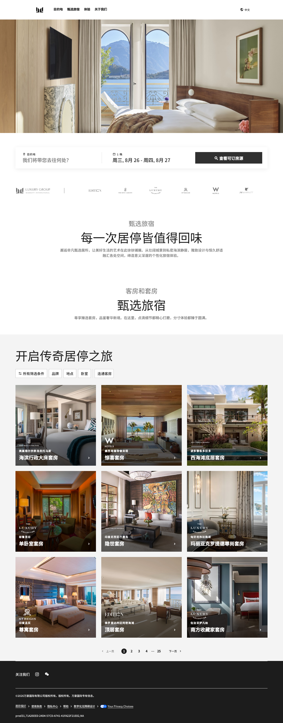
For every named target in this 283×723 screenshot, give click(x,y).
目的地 (31, 154)
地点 (69, 373)
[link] (37, 674)
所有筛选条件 (33, 373)
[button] (245, 10)
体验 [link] (87, 9)
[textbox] (59, 160)
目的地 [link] (58, 9)
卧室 (84, 373)
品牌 (55, 373)
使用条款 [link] (36, 706)
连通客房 (105, 373)
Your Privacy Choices (120, 706)
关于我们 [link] (101, 9)
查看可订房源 (231, 158)
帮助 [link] (66, 706)
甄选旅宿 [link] (73, 9)
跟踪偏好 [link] (20, 705)
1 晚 (120, 154)
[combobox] (59, 157)
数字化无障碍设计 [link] (84, 706)
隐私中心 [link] (52, 706)
